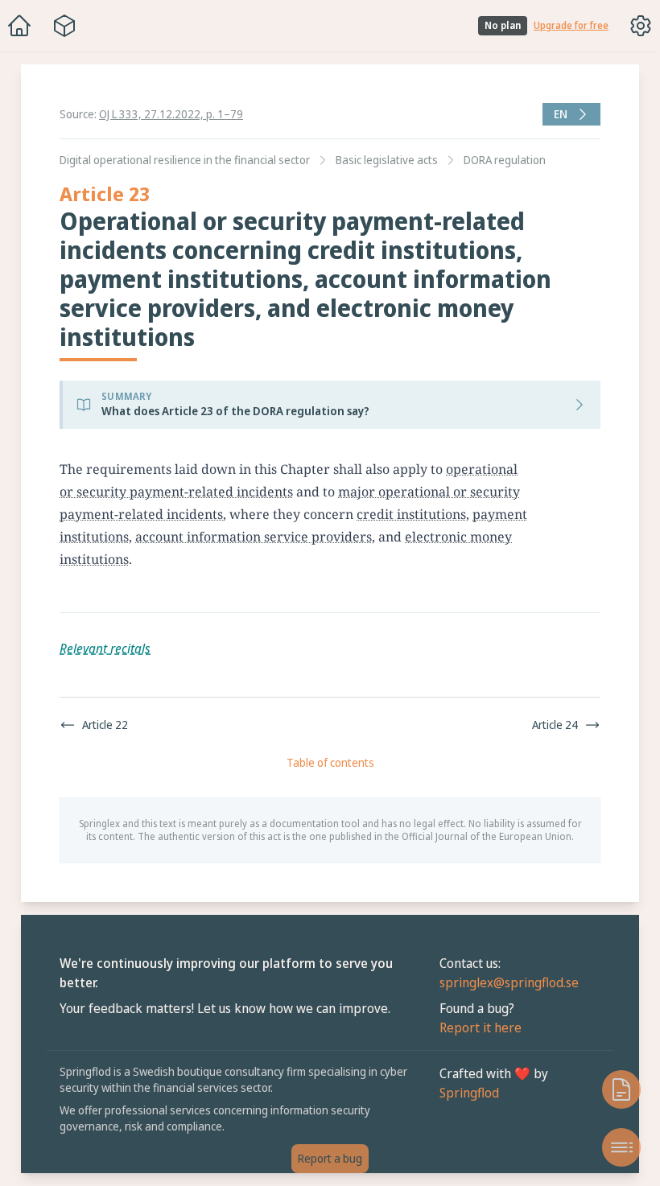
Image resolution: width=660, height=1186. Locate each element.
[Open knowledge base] (613, 1089)
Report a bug (326, 1158)
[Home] (19, 25)
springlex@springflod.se (505, 982)
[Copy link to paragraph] (540, 469)
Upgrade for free (571, 25)
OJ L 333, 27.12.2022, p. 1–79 (171, 113)
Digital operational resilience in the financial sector (181, 159)
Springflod (465, 1093)
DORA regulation (501, 159)
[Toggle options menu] (640, 25)
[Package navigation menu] (64, 25)
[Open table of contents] (613, 1147)
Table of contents (326, 762)
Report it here (476, 1027)
